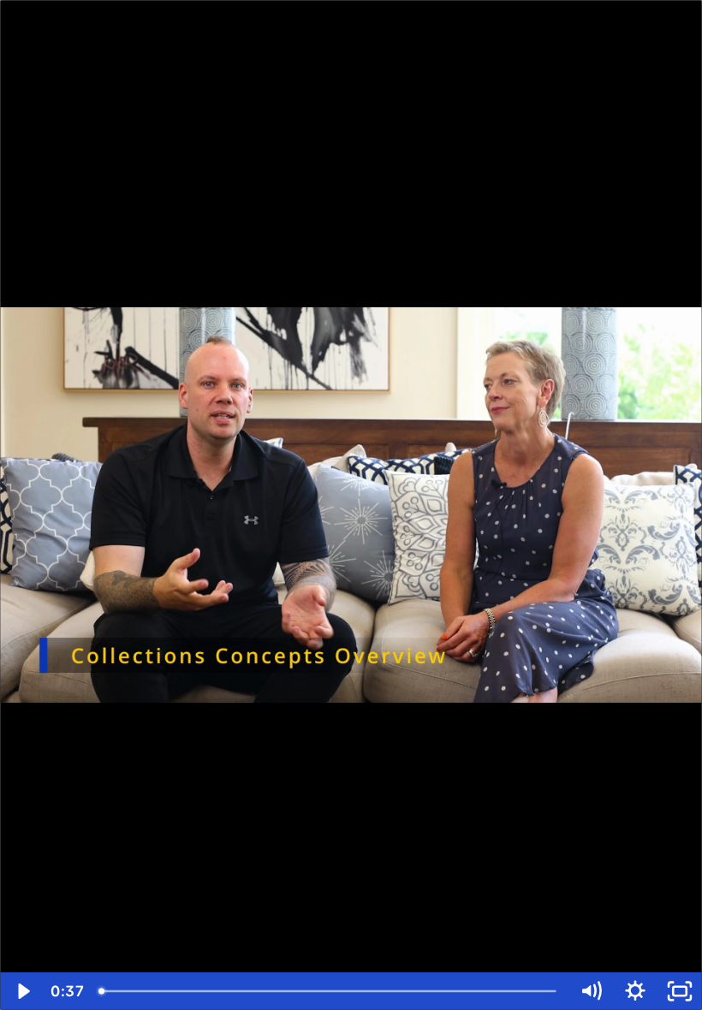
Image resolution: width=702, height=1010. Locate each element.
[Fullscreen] (679, 991)
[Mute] (590, 991)
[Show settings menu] (635, 991)
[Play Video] (22, 991)
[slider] (329, 991)
